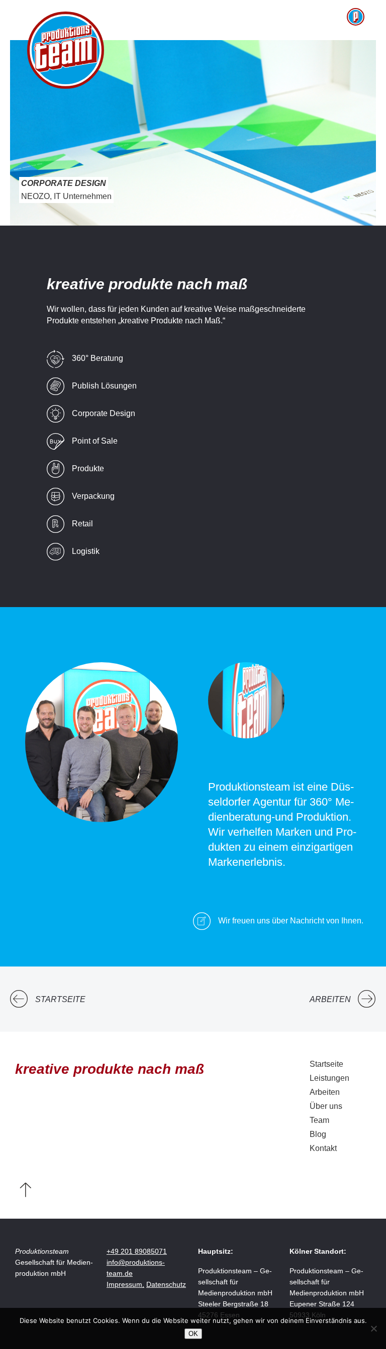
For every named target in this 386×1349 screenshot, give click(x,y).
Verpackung (93, 496)
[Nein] (373, 1328)
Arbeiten (330, 999)
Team (319, 1120)
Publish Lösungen (104, 385)
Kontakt (323, 1148)
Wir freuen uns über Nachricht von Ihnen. (290, 920)
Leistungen (329, 1078)
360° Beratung (97, 358)
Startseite (60, 999)
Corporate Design (103, 413)
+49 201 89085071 (137, 1251)
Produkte (88, 468)
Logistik (86, 551)
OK (193, 1333)
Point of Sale (95, 441)
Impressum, (125, 1284)
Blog (318, 1134)
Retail (82, 523)
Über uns (326, 1106)
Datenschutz (166, 1284)
